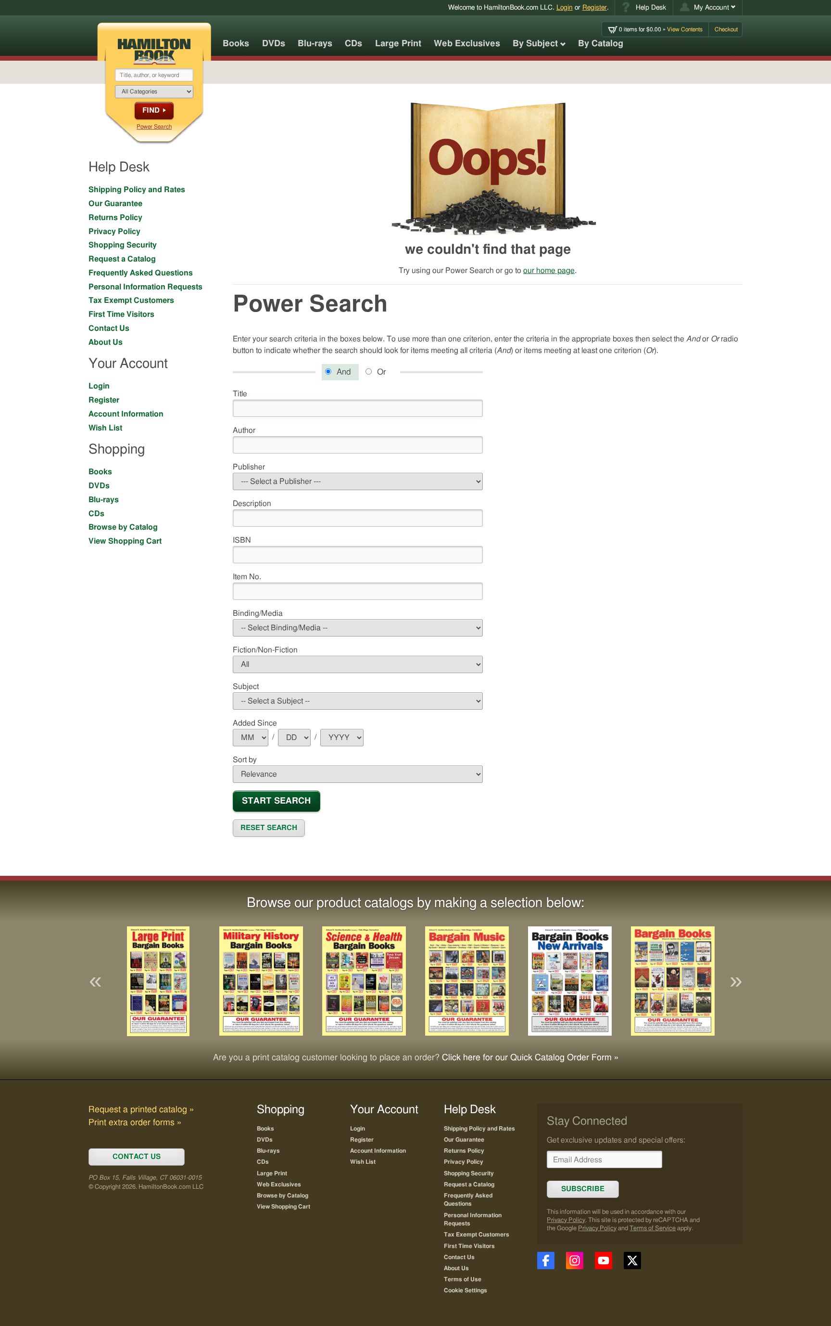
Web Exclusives (467, 43)
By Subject (535, 43)
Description (252, 503)
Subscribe (582, 1189)
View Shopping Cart (125, 541)
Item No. (247, 577)
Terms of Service (653, 1228)
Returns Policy (115, 217)
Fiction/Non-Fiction (265, 650)
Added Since (255, 723)
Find (151, 110)
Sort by (245, 760)
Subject (246, 686)
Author (244, 430)
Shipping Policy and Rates (136, 190)
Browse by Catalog (123, 527)
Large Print (398, 43)
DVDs (273, 43)
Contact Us (108, 328)
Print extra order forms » (134, 1122)
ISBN (242, 540)
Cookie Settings (465, 1290)
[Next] (735, 981)
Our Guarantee (115, 204)
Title (240, 394)
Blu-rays (315, 43)
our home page (549, 270)
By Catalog (600, 43)
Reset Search (268, 828)
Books (236, 43)
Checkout (726, 29)
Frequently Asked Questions (140, 273)
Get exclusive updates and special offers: (616, 1140)
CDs (353, 43)
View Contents (661, 29)
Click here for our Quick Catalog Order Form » (530, 1057)
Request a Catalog (122, 259)
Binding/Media (258, 613)
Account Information (126, 414)
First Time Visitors (121, 314)
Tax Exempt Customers (131, 300)
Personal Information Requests (145, 287)
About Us (105, 342)
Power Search (154, 127)
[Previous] (95, 981)
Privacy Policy (114, 231)
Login (564, 7)
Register (594, 7)
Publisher (249, 467)
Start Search (276, 801)
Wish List (105, 428)
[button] (707, 7)
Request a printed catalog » (141, 1109)
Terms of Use (462, 1279)
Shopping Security (122, 245)
